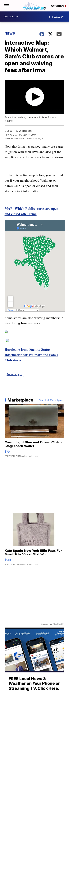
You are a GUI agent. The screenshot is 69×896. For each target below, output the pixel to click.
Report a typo (14, 374)
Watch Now (58, 6)
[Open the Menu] (6, 6)
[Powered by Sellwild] (58, 624)
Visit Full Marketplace (51, 400)
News (10, 33)
